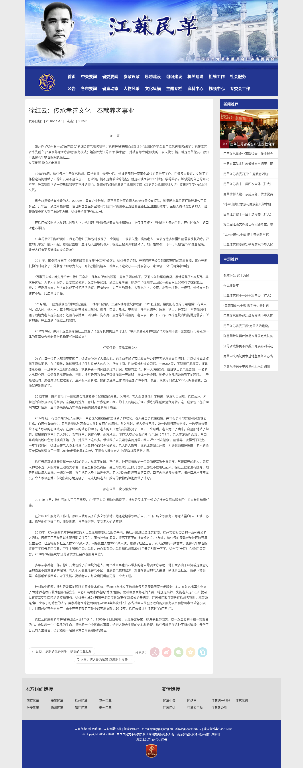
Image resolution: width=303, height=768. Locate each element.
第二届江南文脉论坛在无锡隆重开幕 (248, 224)
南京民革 (33, 700)
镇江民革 (81, 707)
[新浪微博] (166, 652)
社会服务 (238, 76)
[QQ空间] (190, 652)
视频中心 (217, 88)
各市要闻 (89, 88)
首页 (72, 76)
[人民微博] (154, 652)
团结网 (192, 700)
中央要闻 (89, 76)
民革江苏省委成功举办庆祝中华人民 (248, 244)
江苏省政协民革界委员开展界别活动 (248, 346)
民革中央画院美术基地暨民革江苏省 (248, 356)
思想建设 (153, 76)
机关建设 (195, 76)
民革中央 (169, 700)
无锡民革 (57, 700)
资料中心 (195, 88)
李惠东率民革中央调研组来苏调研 (246, 366)
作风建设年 (231, 285)
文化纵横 (153, 88)
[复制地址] (202, 652)
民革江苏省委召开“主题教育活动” (246, 173)
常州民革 (105, 700)
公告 (72, 88)
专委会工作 (240, 88)
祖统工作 (217, 76)
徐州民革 (81, 700)
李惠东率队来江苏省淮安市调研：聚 (248, 163)
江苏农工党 (195, 707)
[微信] (178, 652)
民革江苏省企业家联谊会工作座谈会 (248, 153)
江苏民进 (169, 707)
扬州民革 (57, 707)
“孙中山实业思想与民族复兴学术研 (247, 204)
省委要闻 (110, 76)
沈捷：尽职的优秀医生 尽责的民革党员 (62, 651)
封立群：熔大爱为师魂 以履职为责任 (104, 659)
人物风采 (132, 88)
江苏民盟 (242, 700)
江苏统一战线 (220, 700)
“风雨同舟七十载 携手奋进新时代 (246, 234)
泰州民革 (105, 707)
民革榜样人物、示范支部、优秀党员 (248, 194)
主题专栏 (174, 88)
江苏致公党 (219, 707)
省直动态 (110, 88)
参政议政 (132, 76)
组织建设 (174, 76)
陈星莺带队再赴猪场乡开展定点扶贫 (248, 335)
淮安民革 (33, 707)
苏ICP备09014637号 (188, 729)
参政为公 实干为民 (236, 275)
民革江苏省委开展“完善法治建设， (247, 325)
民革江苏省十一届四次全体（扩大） (248, 183)
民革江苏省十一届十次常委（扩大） (248, 214)
